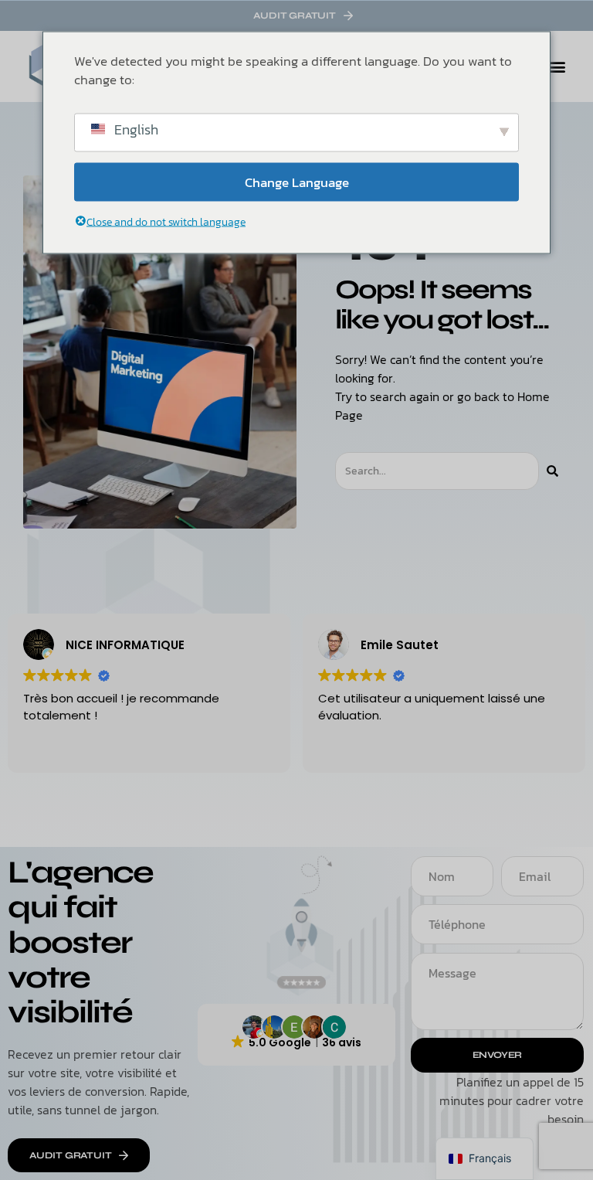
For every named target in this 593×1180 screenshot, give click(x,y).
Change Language (297, 182)
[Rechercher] (552, 471)
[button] (557, 67)
